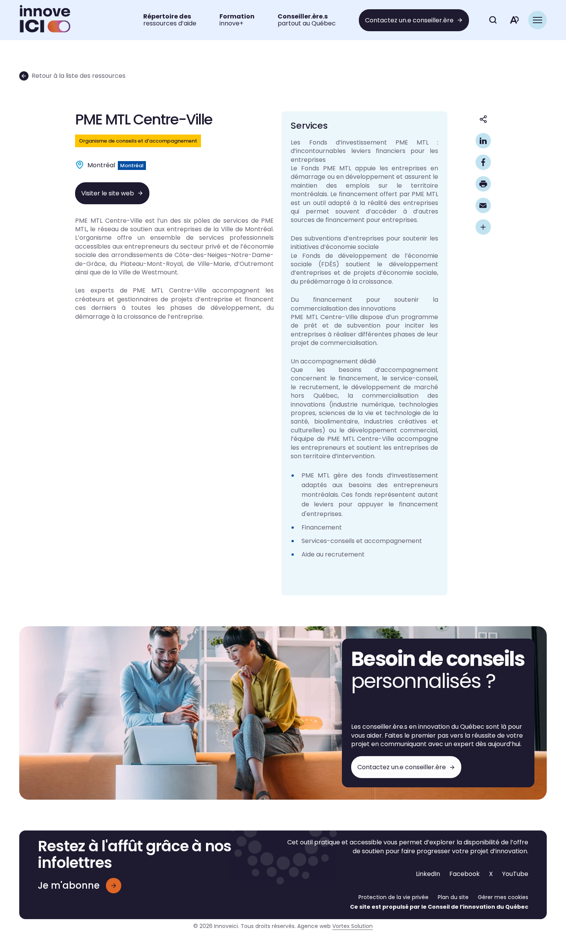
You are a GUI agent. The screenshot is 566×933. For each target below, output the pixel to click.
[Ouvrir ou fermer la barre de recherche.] (493, 20)
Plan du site (453, 897)
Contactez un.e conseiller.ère (409, 20)
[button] (537, 20)
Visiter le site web (107, 193)
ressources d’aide (169, 20)
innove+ (237, 20)
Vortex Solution (352, 926)
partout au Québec (307, 20)
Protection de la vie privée (393, 897)
